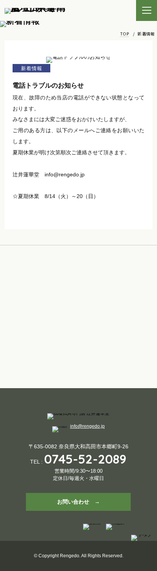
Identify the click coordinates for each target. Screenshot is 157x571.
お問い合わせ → (78, 502)
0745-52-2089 (85, 459)
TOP (124, 34)
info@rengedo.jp (87, 426)
